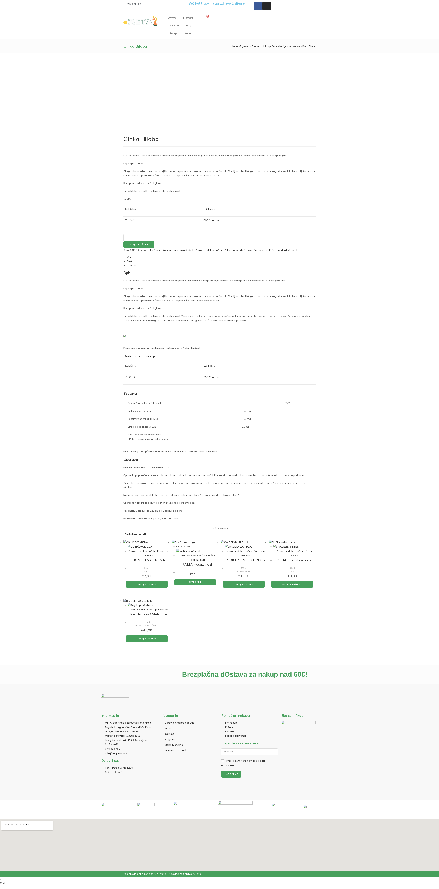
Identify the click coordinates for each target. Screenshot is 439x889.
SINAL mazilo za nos (294, 560)
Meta (235, 46)
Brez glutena (261, 250)
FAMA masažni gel (197, 564)
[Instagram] (266, 6)
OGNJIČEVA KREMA (148, 560)
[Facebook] (258, 6)
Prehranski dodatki (183, 250)
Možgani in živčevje (289, 46)
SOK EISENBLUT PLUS (246, 560)
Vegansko (293, 250)
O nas (188, 33)
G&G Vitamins (211, 220)
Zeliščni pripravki (233, 250)
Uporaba (132, 265)
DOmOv (172, 17)
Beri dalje (195, 582)
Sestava (131, 261)
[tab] (221, 257)
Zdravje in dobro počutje (264, 46)
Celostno (163, 609)
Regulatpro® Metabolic (149, 614)
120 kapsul (209, 209)
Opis (129, 256)
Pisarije (174, 25)
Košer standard (278, 250)
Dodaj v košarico (139, 244)
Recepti (174, 33)
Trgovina (244, 46)
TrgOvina (188, 17)
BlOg (188, 25)
